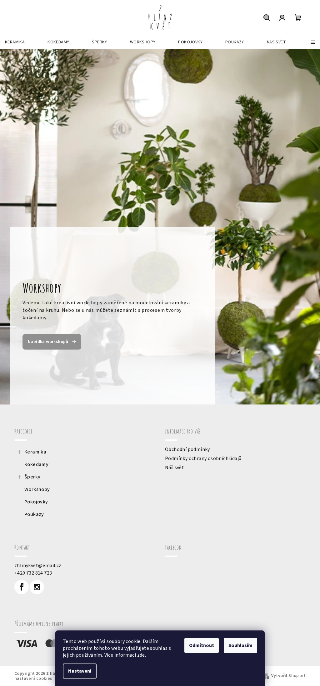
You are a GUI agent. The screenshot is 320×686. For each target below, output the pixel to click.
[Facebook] (21, 587)
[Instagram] (37, 587)
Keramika (35, 451)
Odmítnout (201, 645)
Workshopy (37, 489)
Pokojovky (36, 501)
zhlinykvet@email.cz (38, 565)
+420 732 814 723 (33, 573)
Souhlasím (240, 645)
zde (141, 655)
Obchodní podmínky (187, 449)
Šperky (32, 476)
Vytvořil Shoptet (288, 676)
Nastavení (79, 671)
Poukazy (34, 514)
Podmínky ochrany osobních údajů (203, 458)
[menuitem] (15, 42)
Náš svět (174, 467)
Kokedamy (36, 464)
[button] (16, 226)
